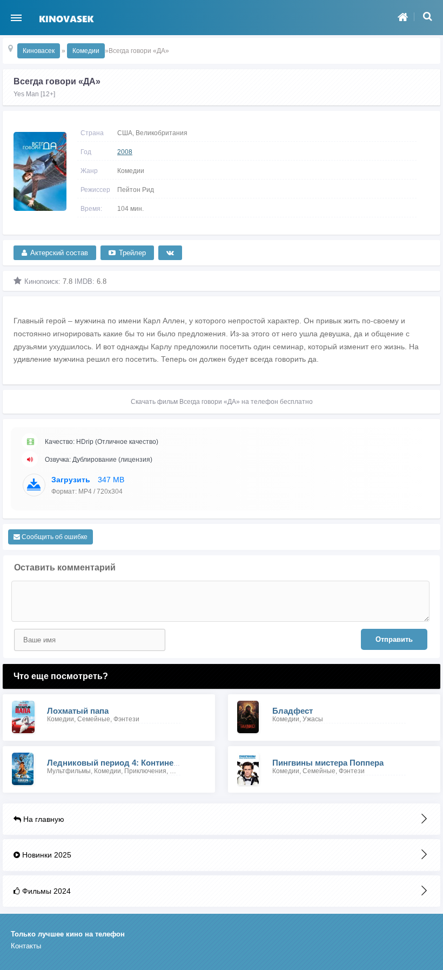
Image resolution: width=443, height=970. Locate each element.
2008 (124, 152)
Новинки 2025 (45, 855)
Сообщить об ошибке (54, 537)
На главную (42, 819)
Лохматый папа (78, 710)
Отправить (394, 639)
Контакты (26, 946)
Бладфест (292, 710)
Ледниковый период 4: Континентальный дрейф (144, 762)
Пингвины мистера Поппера (328, 762)
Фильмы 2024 (45, 891)
